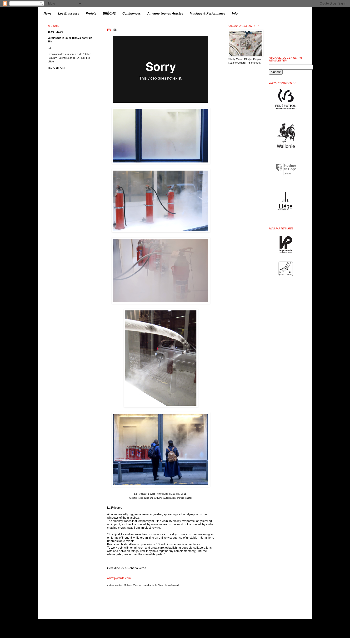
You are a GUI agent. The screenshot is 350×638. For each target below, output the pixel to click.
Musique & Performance (207, 13)
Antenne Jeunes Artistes (165, 13)
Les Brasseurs (68, 13)
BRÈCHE (109, 13)
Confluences (131, 13)
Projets (91, 13)
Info (235, 13)
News (47, 13)
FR (109, 29)
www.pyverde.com (119, 578)
